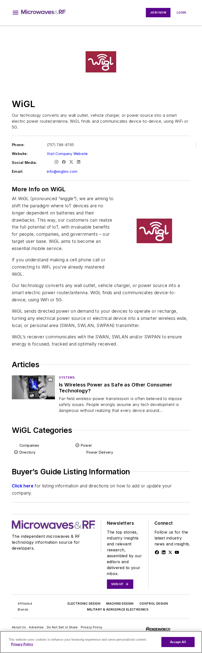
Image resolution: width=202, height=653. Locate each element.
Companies (29, 445)
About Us (19, 627)
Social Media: (24, 162)
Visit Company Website (67, 154)
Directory (27, 452)
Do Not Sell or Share (62, 627)
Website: (20, 154)
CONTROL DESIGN (153, 603)
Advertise (36, 627)
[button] (15, 12)
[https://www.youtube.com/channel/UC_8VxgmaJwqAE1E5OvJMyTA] (176, 552)
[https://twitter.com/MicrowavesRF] (170, 552)
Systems (67, 377)
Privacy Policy (91, 627)
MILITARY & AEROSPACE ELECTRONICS (117, 609)
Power (86, 445)
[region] (101, 642)
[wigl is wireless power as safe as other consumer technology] (33, 387)
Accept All (178, 642)
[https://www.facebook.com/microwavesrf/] (156, 552)
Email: (17, 171)
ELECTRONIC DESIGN (83, 603)
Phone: (18, 145)
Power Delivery (99, 452)
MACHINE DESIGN (120, 603)
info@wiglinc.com (62, 171)
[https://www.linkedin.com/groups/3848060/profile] (163, 552)
